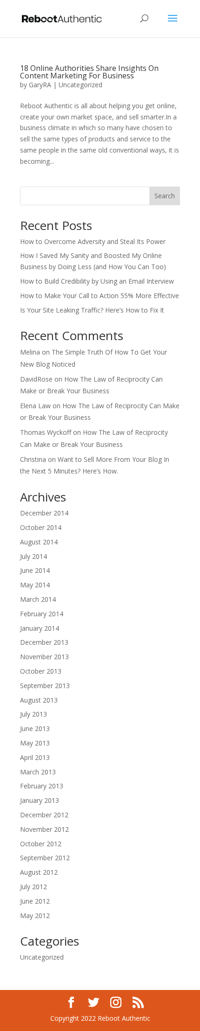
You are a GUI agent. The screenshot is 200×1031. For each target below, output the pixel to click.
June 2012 (35, 901)
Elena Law (35, 405)
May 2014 (35, 584)
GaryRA (40, 84)
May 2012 (35, 915)
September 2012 (45, 857)
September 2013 (45, 685)
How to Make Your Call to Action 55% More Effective (99, 295)
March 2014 (38, 599)
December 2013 (44, 642)
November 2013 (44, 656)
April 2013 (35, 757)
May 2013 (35, 742)
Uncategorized (80, 84)
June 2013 (35, 728)
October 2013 (40, 671)
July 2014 (33, 556)
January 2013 (39, 800)
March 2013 (38, 771)
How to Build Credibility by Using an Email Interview (97, 281)
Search (164, 195)
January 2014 (39, 628)
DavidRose (36, 379)
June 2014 (35, 570)
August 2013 (39, 700)
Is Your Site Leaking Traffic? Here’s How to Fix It (92, 310)
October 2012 (40, 843)
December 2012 (44, 814)
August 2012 (39, 872)
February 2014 (41, 613)
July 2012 (33, 886)
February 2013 (41, 785)
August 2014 (39, 541)
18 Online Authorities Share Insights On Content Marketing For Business (89, 72)
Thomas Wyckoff (45, 432)
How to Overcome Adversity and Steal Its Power (93, 241)
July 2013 (33, 714)
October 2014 (40, 527)
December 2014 (44, 513)
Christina (33, 459)
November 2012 (44, 829)
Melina (30, 352)
